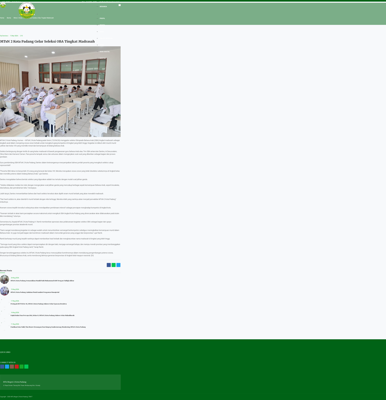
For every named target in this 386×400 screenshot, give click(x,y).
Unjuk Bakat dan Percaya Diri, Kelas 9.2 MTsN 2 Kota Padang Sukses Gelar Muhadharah (42, 315)
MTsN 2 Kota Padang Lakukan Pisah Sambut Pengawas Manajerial (35, 292)
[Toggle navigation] (120, 5)
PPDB (102, 45)
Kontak (103, 58)
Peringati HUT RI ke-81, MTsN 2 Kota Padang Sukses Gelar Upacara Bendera (39, 304)
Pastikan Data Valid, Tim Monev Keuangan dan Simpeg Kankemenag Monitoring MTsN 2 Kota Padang (48, 327)
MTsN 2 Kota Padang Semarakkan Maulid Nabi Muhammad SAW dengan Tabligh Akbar (42, 281)
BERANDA (103, 6)
